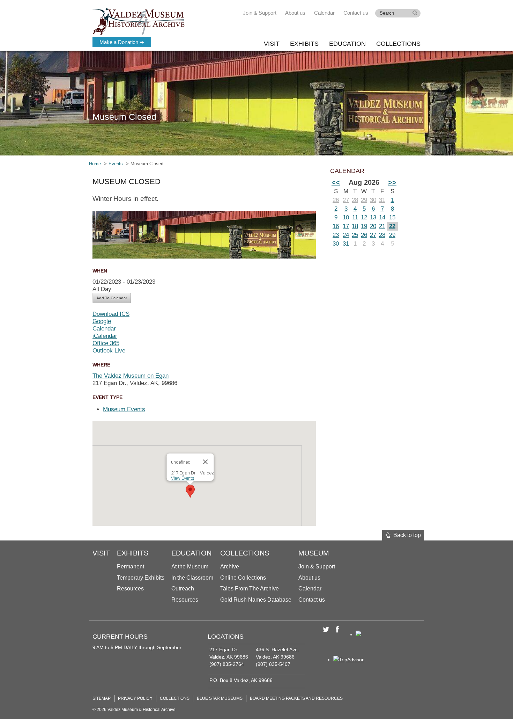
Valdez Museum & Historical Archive (138, 20)
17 (346, 226)
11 (355, 217)
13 (373, 217)
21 (382, 226)
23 (336, 235)
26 (336, 200)
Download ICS (110, 314)
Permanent (130, 566)
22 (392, 226)
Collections (398, 43)
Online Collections (243, 578)
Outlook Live (108, 350)
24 (346, 235)
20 (373, 226)
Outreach (182, 588)
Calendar (324, 13)
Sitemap (101, 698)
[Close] (205, 461)
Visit (272, 43)
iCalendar (104, 336)
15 (392, 217)
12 (364, 217)
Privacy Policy (135, 698)
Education (347, 43)
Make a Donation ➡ (121, 42)
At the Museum (189, 566)
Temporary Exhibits (140, 578)
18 (355, 226)
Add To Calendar (111, 298)
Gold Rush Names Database (255, 600)
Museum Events (124, 409)
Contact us (355, 13)
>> (392, 182)
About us (295, 13)
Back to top (406, 535)
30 (373, 200)
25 (355, 235)
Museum (313, 553)
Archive (229, 566)
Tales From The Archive (249, 588)
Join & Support (259, 13)
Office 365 (105, 343)
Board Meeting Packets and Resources (296, 698)
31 (382, 200)
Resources (130, 588)
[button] (190, 491)
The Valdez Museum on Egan (130, 375)
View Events (182, 478)
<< (336, 182)
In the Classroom (192, 578)
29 (364, 200)
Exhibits (304, 43)
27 (346, 200)
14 (382, 217)
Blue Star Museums (220, 698)
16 (336, 226)
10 (346, 217)
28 (355, 200)
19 (364, 226)
